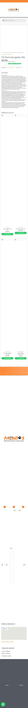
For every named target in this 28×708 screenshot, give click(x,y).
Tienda (21, 685)
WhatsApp (8, 234)
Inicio (7, 685)
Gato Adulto (11, 52)
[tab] (14, 73)
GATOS (6, 52)
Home (2, 52)
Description (4, 72)
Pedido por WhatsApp (15, 63)
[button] (3, 704)
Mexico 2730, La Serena (7, 641)
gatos (21, 67)
